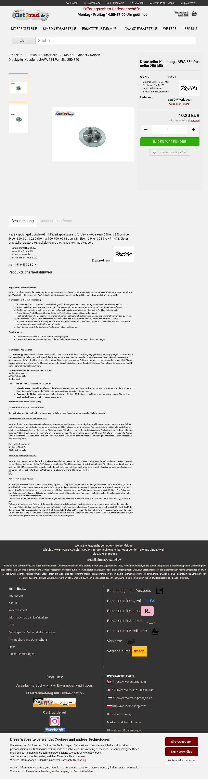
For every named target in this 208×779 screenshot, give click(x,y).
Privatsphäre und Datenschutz (28, 639)
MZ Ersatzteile (24, 29)
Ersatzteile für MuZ (99, 29)
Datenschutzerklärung (73, 760)
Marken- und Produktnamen (124, 722)
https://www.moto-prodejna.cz (132, 698)
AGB (11, 624)
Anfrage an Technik (163, 3)
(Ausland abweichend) (179, 104)
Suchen (73, 3)
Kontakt (14, 602)
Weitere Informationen (182, 760)
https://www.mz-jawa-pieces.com (133, 689)
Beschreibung (23, 221)
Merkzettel (189, 3)
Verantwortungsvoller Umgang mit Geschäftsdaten (64, 771)
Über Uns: (55, 677)
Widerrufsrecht (18, 610)
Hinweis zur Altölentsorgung (125, 730)
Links (12, 647)
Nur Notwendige (181, 751)
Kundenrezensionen (56, 221)
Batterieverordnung (119, 714)
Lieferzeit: (146, 97)
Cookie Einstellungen (22, 653)
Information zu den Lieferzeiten (28, 617)
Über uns (189, 29)
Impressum (16, 595)
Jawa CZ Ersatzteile (140, 29)
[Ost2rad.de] (30, 15)
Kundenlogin (116, 3)
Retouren (138, 3)
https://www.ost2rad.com (129, 681)
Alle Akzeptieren (181, 741)
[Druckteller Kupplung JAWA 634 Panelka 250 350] (93, 134)
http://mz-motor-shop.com (129, 706)
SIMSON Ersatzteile (59, 29)
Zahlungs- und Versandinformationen (32, 632)
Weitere (169, 29)
